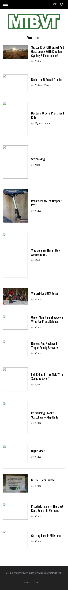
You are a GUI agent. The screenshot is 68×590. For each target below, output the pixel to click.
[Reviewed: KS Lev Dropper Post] (15, 205)
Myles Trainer (42, 123)
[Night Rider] (15, 454)
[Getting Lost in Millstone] (15, 538)
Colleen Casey (43, 85)
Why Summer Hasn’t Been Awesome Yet (46, 252)
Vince (38, 210)
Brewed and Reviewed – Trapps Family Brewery (45, 345)
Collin (38, 61)
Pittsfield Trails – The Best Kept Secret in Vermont (47, 508)
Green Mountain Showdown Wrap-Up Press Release (47, 319)
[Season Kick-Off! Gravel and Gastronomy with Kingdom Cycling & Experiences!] (15, 52)
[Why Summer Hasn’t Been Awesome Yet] (15, 255)
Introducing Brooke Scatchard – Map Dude (44, 415)
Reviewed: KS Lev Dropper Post (46, 202)
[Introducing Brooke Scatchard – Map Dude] (15, 418)
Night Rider (38, 450)
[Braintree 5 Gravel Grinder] (15, 82)
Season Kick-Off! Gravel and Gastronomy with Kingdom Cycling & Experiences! (47, 51)
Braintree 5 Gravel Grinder (46, 79)
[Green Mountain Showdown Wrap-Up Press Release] (15, 322)
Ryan (37, 384)
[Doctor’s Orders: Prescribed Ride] (15, 118)
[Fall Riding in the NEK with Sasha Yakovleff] (15, 379)
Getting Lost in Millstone (46, 535)
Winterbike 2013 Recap (45, 293)
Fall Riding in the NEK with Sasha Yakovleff (47, 376)
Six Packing (38, 159)
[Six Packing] (15, 162)
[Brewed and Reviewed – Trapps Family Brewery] (15, 348)
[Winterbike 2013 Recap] (15, 296)
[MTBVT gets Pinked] (15, 483)
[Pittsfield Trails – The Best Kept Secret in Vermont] (15, 511)
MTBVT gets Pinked (43, 480)
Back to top (31, 582)
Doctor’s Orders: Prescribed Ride (47, 115)
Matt (37, 164)
